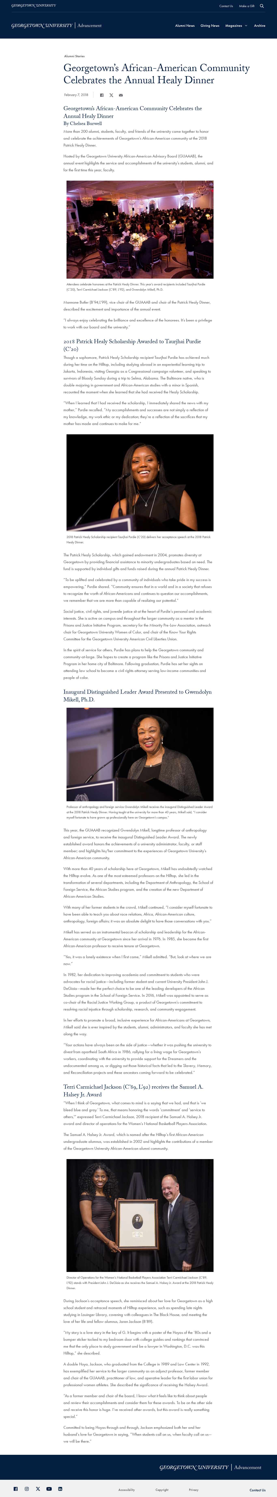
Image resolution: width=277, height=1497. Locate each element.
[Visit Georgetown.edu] (34, 6)
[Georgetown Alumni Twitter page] (39, 1488)
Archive (259, 25)
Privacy (194, 1490)
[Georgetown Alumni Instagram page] (28, 1488)
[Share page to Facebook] (102, 95)
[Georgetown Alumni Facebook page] (17, 1488)
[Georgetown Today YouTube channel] (50, 1488)
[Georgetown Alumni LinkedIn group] (61, 1488)
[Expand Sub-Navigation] (246, 25)
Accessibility (126, 1490)
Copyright (162, 1490)
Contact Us (226, 6)
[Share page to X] (111, 95)
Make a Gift (246, 6)
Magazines (233, 25)
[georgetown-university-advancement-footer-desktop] (57, 25)
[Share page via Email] (121, 95)
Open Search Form (261, 6)
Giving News (210, 25)
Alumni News (184, 25)
